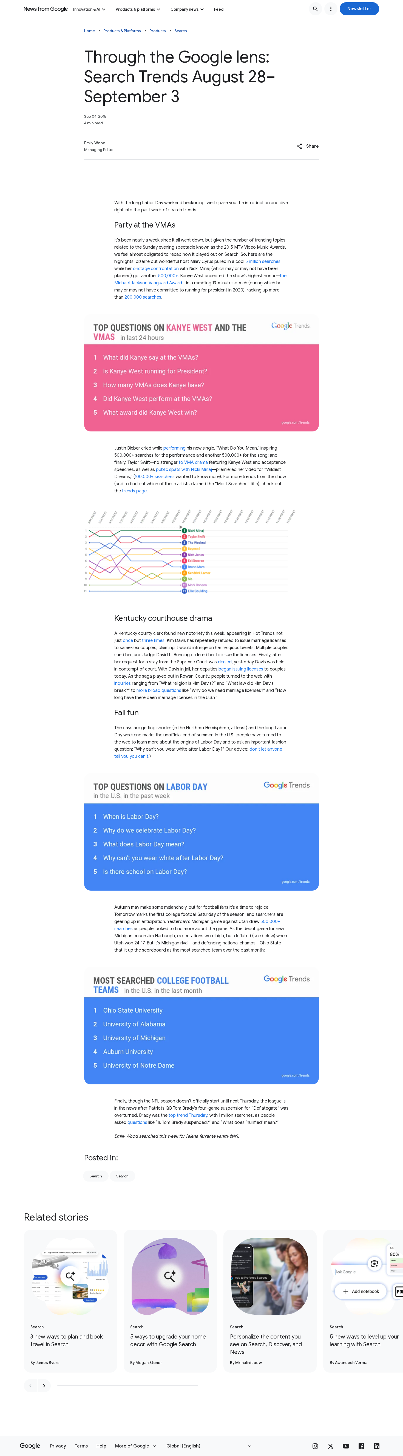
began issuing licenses (240, 669)
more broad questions (159, 690)
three (147, 640)
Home (89, 30)
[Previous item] (30, 1385)
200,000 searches (142, 297)
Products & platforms (135, 9)
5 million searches (262, 261)
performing (174, 448)
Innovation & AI (86, 9)
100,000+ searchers (155, 476)
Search (181, 30)
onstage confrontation (156, 268)
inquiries (122, 683)
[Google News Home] (46, 8)
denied (225, 662)
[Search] (315, 8)
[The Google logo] (30, 1446)
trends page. (135, 491)
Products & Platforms (122, 30)
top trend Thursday (188, 1115)
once (128, 640)
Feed (218, 9)
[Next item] (44, 1385)
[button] (359, 8)
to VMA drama (193, 462)
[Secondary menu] (330, 8)
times (159, 640)
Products (158, 30)
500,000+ (168, 276)
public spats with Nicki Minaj (184, 469)
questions (137, 1122)
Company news (185, 9)
